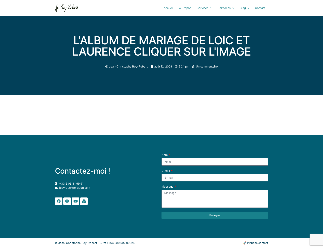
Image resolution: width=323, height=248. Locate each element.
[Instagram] (67, 201)
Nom (165, 155)
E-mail (166, 170)
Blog (243, 8)
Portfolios (224, 8)
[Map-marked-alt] (84, 201)
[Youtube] (75, 201)
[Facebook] (58, 201)
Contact (260, 8)
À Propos (185, 8)
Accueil (168, 8)
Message (168, 186)
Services (202, 8)
